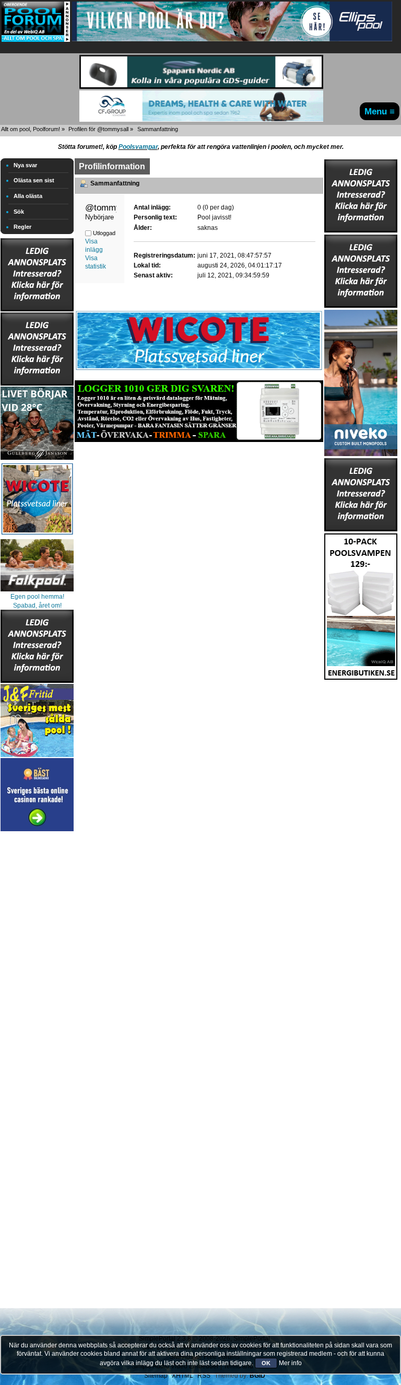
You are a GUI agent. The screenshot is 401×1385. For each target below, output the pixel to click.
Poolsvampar (138, 146)
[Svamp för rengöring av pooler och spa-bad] (360, 604)
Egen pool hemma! (37, 596)
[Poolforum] (36, 39)
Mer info (290, 1363)
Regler (22, 227)
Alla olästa (28, 196)
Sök (19, 211)
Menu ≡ (379, 111)
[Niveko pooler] (360, 381)
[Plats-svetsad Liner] (37, 536)
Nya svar (25, 165)
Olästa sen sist (34, 180)
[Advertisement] (37, 990)
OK (266, 1363)
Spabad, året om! (37, 605)
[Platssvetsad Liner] (199, 370)
